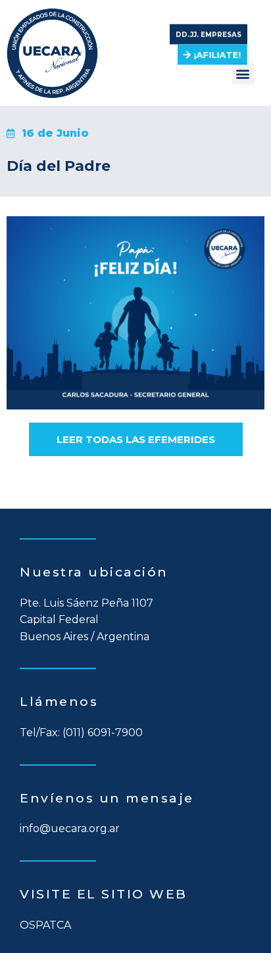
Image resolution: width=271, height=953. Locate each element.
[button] (208, 30)
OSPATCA (45, 925)
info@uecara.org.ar (70, 828)
